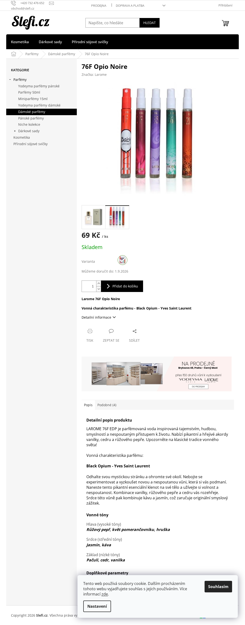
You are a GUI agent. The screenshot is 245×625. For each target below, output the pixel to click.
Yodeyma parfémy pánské (39, 86)
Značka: (94, 74)
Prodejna (98, 5)
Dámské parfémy (31, 111)
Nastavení (97, 606)
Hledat (149, 22)
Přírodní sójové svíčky (30, 144)
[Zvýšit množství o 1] (98, 283)
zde (104, 594)
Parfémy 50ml (29, 92)
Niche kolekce (29, 124)
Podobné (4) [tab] (106, 405)
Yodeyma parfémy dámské (39, 105)
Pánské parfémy (31, 118)
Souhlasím (218, 586)
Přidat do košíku (125, 286)
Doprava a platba (130, 5)
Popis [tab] (88, 405)
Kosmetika (21, 137)
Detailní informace (96, 317)
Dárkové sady (28, 131)
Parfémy (20, 79)
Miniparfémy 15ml (33, 98)
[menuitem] (20, 41)
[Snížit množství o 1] (98, 289)
